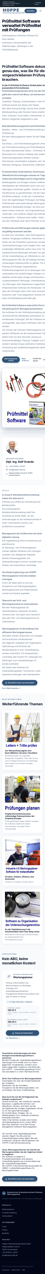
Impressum (6, 1270)
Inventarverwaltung (9, 1213)
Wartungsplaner (8, 1209)
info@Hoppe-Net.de (17, 470)
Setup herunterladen (24, 1033)
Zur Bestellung (12, 1038)
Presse (4, 1230)
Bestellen (30, 11)
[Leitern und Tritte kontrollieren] (22, 731)
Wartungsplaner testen (11, 360)
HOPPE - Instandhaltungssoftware (20, 1069)
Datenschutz (16, 1270)
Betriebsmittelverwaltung (14, 512)
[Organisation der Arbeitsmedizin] (22, 910)
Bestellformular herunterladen (21, 683)
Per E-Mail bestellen (10, 688)
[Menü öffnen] (40, 11)
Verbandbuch (7, 1216)
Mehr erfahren (25, 360)
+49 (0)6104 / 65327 (17, 466)
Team (4, 1226)
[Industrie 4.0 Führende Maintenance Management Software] (22, 857)
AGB (23, 1270)
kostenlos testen (37, 359)
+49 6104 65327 (38, 3)
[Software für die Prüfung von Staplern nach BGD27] (22, 794)
